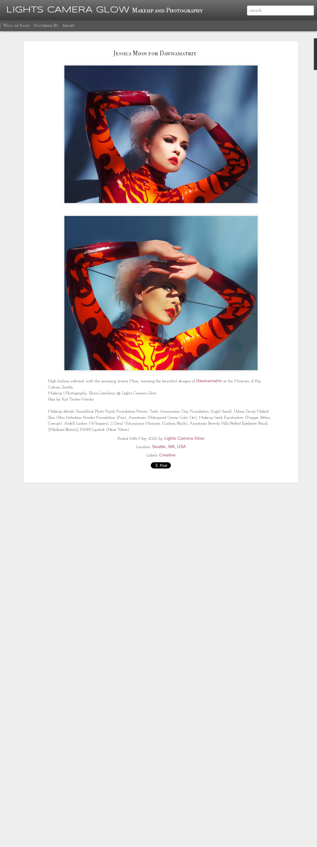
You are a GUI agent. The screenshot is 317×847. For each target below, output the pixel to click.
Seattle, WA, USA (169, 446)
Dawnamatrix (209, 380)
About (68, 25)
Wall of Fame (16, 25)
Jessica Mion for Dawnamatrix (155, 53)
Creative (167, 454)
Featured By (46, 25)
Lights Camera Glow (184, 438)
